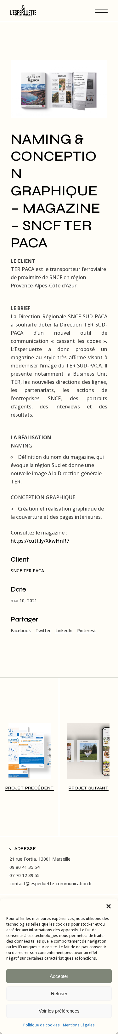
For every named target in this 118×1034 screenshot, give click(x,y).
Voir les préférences (59, 1011)
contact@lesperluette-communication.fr (50, 884)
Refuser (59, 993)
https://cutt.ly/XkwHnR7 (40, 540)
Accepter (59, 976)
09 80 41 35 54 (24, 867)
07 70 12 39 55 (24, 875)
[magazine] (59, 89)
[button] (108, 906)
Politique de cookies (41, 1025)
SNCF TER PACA (27, 571)
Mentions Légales (79, 1025)
